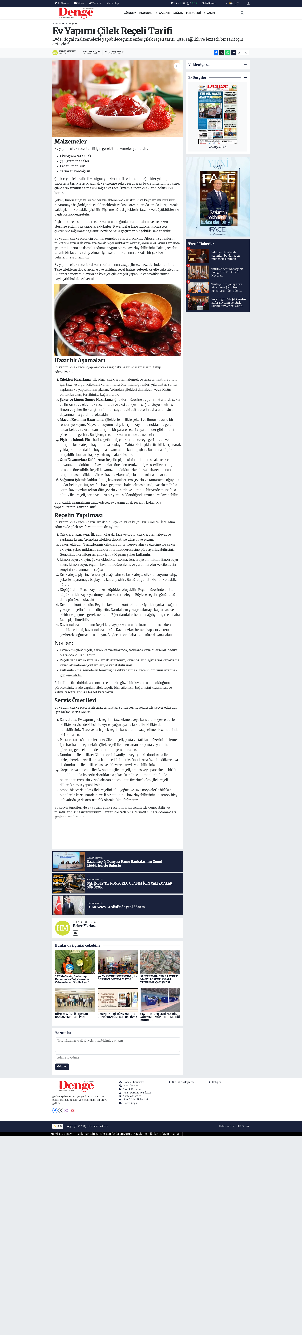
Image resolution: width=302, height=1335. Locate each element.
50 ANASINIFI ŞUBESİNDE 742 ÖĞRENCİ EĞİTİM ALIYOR (117, 978)
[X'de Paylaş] (221, 52)
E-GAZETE (162, 13)
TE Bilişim (244, 1126)
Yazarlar (97, 3)
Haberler (58, 23)
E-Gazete (63, 3)
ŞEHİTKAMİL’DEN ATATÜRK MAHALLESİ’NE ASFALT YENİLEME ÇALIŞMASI (159, 979)
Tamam (176, 1134)
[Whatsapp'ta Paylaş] (227, 52)
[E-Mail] (75, 933)
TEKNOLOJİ (193, 13)
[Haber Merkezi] (62, 928)
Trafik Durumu (132, 1089)
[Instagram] (66, 1110)
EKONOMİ (146, 13)
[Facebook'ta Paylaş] (216, 52)
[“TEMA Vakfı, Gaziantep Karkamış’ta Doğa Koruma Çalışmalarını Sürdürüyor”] (75, 962)
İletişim (216, 1082)
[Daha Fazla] (233, 52)
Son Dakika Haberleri (135, 1099)
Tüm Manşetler (132, 1096)
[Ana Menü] (248, 13)
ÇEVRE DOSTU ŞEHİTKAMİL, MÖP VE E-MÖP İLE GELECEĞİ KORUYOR (160, 1016)
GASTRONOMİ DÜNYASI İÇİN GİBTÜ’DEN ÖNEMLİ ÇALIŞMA (117, 1015)
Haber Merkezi (85, 926)
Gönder (62, 1066)
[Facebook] (55, 1110)
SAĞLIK (178, 13)
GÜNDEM (130, 13)
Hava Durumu (131, 1085)
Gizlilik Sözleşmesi (183, 1082)
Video (80, 3)
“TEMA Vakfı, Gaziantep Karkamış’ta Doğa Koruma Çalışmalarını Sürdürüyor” (72, 979)
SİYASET (209, 13)
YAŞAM (73, 23)
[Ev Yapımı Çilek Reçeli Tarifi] (117, 98)
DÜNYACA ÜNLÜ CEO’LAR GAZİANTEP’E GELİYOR (71, 1015)
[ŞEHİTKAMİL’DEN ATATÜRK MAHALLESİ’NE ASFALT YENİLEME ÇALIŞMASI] (160, 962)
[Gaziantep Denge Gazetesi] (76, 13)
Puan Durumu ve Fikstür (137, 1092)
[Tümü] (245, 64)
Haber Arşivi (130, 1103)
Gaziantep (113, 3)
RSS (59, 1126)
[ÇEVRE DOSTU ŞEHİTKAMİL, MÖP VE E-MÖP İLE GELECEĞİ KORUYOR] (160, 999)
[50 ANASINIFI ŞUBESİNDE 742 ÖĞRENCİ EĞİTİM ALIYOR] (118, 962)
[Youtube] (72, 1110)
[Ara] (242, 13)
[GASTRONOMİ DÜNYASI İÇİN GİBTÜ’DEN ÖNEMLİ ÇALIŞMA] (118, 999)
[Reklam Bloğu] (218, 196)
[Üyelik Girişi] (247, 3)
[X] (60, 1110)
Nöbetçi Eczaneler (133, 1082)
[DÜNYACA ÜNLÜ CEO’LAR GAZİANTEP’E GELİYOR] (75, 999)
